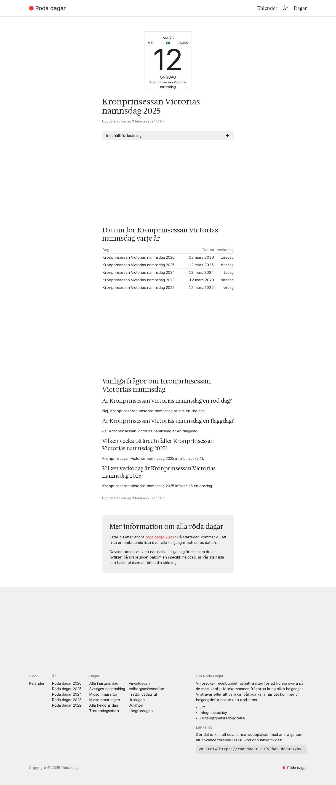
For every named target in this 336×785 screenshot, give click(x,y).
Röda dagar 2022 (66, 705)
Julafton (136, 705)
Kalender (267, 8)
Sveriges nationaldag (107, 689)
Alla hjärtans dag (103, 683)
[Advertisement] (168, 179)
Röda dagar (50, 8)
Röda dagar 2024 (67, 694)
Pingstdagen (139, 683)
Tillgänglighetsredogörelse (222, 718)
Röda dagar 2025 (66, 689)
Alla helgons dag (103, 705)
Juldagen (137, 699)
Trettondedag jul (143, 694)
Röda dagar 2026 (67, 683)
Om (202, 707)
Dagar (300, 8)
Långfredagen (141, 710)
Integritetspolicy (213, 712)
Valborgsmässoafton (146, 689)
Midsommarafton (103, 694)
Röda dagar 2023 (66, 699)
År (285, 8)
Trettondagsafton (104, 710)
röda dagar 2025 (159, 537)
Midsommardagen (104, 699)
